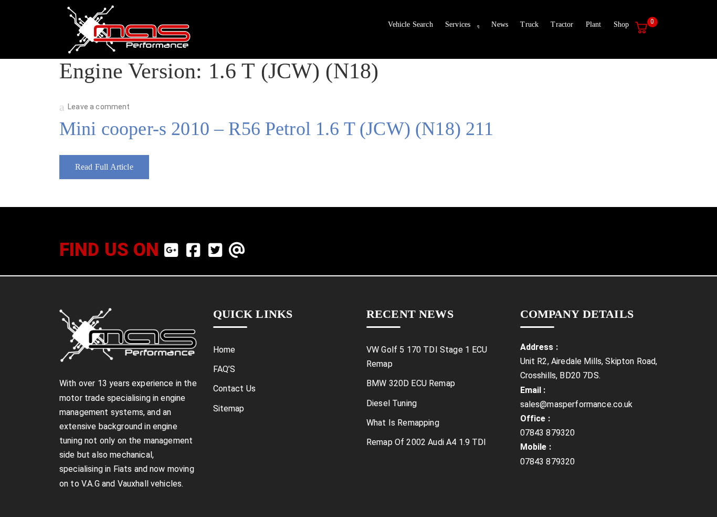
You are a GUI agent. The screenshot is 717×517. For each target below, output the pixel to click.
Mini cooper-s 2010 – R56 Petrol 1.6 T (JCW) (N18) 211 (276, 128)
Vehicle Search (410, 24)
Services (457, 24)
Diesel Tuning (391, 403)
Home (224, 350)
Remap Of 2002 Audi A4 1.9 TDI (426, 442)
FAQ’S (224, 369)
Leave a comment (99, 106)
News (499, 24)
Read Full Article (104, 166)
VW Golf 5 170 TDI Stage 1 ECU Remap (427, 357)
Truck (529, 24)
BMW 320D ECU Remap (410, 383)
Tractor (562, 24)
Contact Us (234, 389)
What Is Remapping (402, 423)
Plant (594, 24)
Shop (621, 24)
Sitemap (229, 408)
